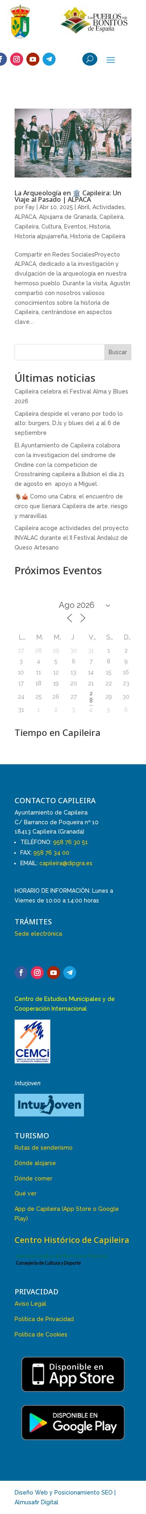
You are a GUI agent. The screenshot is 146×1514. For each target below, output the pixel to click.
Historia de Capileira (97, 236)
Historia (99, 226)
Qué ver (25, 1193)
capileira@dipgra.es (65, 863)
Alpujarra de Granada (68, 217)
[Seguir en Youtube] (32, 59)
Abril (83, 207)
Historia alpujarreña (41, 236)
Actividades (108, 207)
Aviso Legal (30, 1303)
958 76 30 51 (70, 842)
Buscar (118, 352)
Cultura (51, 226)
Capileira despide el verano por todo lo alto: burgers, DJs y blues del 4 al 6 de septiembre (69, 423)
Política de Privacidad (44, 1319)
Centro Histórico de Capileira (72, 1239)
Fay (30, 207)
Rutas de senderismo (44, 1147)
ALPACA (25, 217)
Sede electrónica (38, 933)
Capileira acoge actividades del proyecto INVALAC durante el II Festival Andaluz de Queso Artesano (72, 538)
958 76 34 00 (51, 852)
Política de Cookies (41, 1334)
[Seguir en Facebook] (21, 972)
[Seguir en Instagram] (16, 59)
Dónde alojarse (35, 1163)
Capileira (111, 217)
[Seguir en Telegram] (49, 59)
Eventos (75, 226)
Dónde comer (33, 1178)
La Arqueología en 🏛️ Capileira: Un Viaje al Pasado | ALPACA (68, 196)
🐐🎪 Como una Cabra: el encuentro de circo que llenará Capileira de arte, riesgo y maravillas (71, 506)
